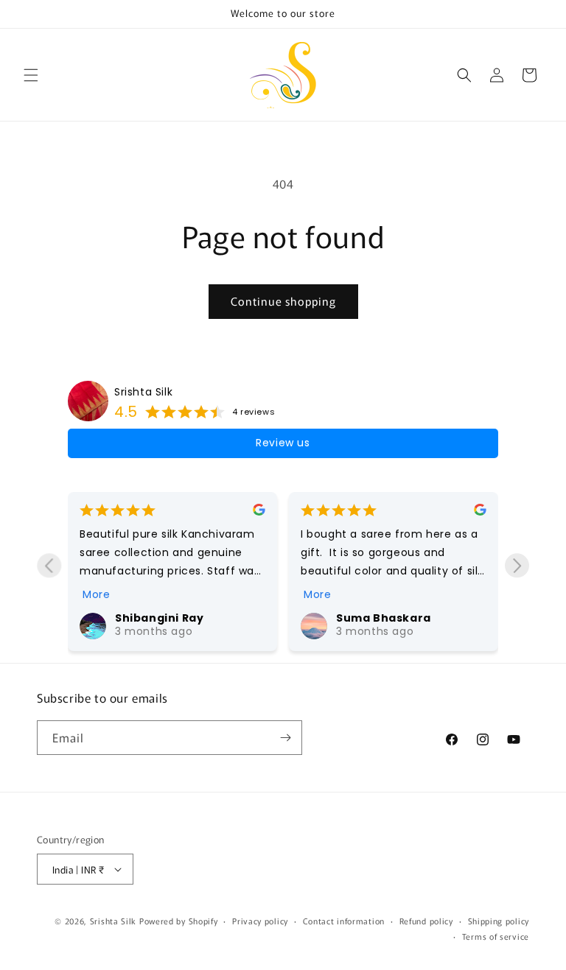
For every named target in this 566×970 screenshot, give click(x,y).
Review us (283, 442)
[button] (31, 75)
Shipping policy (499, 921)
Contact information (344, 921)
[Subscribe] (285, 737)
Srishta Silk (143, 391)
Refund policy (426, 921)
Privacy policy (260, 921)
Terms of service (495, 936)
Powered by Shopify (178, 921)
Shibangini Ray (93, 618)
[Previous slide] (49, 565)
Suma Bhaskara (318, 618)
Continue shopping (283, 301)
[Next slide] (517, 565)
